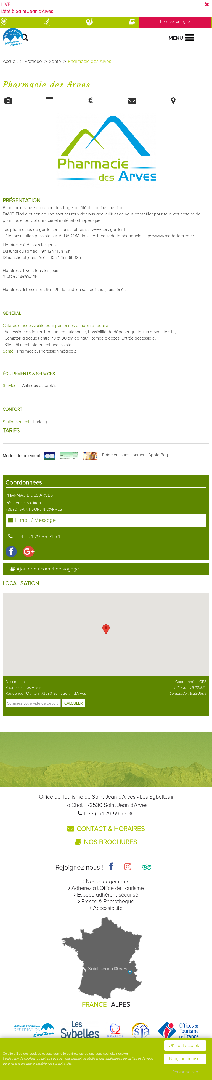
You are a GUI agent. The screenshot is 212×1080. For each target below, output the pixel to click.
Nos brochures (110, 842)
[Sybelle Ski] (80, 1031)
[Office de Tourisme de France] (178, 1031)
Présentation (64, 100)
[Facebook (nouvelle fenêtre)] (110, 867)
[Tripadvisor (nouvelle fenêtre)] (146, 867)
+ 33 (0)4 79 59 (102, 813)
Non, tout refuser (185, 1059)
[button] (106, 629)
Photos (23, 100)
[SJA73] (141, 1031)
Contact (147, 100)
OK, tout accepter (185, 1045)
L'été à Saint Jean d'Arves (27, 11)
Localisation (188, 100)
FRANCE (94, 1005)
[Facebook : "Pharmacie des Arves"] (11, 551)
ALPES (120, 1005)
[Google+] (28, 551)
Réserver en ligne (175, 21)
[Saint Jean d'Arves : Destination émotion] (33, 1031)
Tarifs (105, 100)
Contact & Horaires (111, 829)
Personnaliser (185, 1072)
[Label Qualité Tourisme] (115, 1031)
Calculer (73, 703)
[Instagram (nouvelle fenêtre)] (127, 867)
